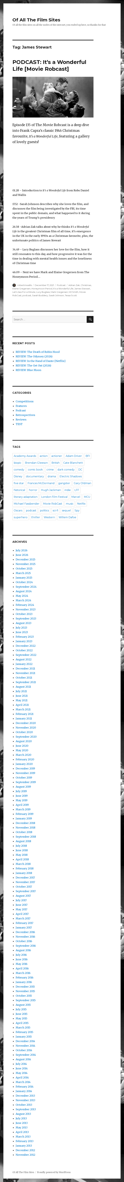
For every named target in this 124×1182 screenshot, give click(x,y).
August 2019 (23, 786)
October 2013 (24, 1104)
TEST (19, 424)
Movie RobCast (52, 503)
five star (19, 483)
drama (52, 476)
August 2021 (23, 686)
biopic (17, 462)
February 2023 (25, 636)
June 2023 (22, 632)
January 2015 (24, 1036)
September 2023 (26, 618)
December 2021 (25, 668)
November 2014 (25, 1045)
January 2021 (24, 718)
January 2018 (24, 873)
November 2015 (25, 991)
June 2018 (22, 850)
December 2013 (25, 1095)
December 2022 (26, 645)
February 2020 (25, 759)
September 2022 (26, 654)
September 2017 (26, 891)
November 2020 (26, 727)
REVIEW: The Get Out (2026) (33, 365)
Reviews (21, 419)
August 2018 (23, 841)
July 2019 (21, 791)
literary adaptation (25, 496)
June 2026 (22, 555)
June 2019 (22, 795)
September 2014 (26, 1054)
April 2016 (22, 968)
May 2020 (22, 750)
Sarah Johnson (56, 295)
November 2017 (25, 882)
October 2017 (24, 886)
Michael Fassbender (26, 503)
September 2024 (26, 586)
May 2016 (21, 963)
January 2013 (24, 1145)
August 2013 (23, 1113)
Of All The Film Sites (36, 20)
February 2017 (24, 923)
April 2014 (22, 1077)
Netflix (81, 503)
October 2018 (24, 832)
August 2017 (23, 895)
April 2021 (22, 704)
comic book (35, 469)
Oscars (18, 510)
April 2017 (22, 914)
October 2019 (24, 777)
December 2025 (25, 559)
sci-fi (55, 510)
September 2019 (26, 782)
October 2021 (24, 677)
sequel (66, 510)
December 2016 (25, 932)
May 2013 (21, 1127)
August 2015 (23, 1004)
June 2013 (22, 1123)
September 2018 (26, 836)
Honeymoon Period (41, 288)
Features (21, 406)
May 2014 (21, 1073)
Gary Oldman (82, 483)
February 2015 (24, 1032)
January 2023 (24, 641)
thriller (35, 517)
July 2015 (21, 1009)
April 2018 (22, 859)
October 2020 (24, 732)
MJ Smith (73, 292)
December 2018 (25, 823)
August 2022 (23, 659)
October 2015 (24, 995)
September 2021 (26, 682)
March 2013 (23, 1136)
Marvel (75, 496)
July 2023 (21, 627)
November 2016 (25, 936)
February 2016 (24, 977)
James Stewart (82, 288)
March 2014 (23, 1082)
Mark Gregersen (59, 292)
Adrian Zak (74, 285)
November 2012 (25, 1154)
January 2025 (24, 577)
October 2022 (24, 650)
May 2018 (22, 854)
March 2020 (23, 754)
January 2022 (24, 664)
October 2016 (24, 941)
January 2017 (24, 927)
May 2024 (22, 595)
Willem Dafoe (67, 517)
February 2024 (25, 604)
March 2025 (23, 573)
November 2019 (25, 773)
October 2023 (24, 614)
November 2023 (26, 609)
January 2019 (24, 818)
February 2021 (24, 714)
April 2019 (22, 804)
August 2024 (24, 591)
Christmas (86, 285)
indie (68, 490)
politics (44, 510)
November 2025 (26, 564)
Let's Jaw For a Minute (23, 292)
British (56, 462)
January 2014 (24, 1091)
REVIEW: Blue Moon (28, 370)
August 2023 (23, 623)
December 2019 (25, 768)
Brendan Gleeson (36, 462)
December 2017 (25, 877)
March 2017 (23, 918)
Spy (77, 510)
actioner (56, 456)
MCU (87, 496)
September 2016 (26, 945)
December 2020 (26, 723)
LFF (76, 490)
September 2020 (26, 736)
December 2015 (25, 986)
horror (33, 490)
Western (49, 517)
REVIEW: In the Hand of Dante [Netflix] (40, 361)
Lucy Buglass (43, 292)
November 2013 (25, 1100)
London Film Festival (54, 496)
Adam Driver (74, 456)
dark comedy (66, 469)
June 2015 (21, 1013)
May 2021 (21, 700)
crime (50, 469)
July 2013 (21, 1118)
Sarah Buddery (40, 295)
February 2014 (24, 1086)
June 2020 (22, 745)
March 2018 (23, 864)
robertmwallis (24, 285)
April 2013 (22, 1132)
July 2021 (21, 691)
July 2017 (21, 900)
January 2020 (24, 764)
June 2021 (22, 695)
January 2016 (24, 982)
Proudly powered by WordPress (54, 1172)
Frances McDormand (41, 483)
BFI (88, 456)
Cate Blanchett (73, 462)
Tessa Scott (71, 295)
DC (80, 469)
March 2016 (23, 973)
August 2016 (23, 950)
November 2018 (25, 827)
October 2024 (24, 582)
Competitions (25, 401)
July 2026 (21, 550)
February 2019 (24, 814)
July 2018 (21, 845)
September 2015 (26, 1000)
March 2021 (23, 709)
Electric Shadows (71, 476)
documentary (35, 476)
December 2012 (25, 1150)
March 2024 (23, 600)
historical (19, 490)
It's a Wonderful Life (63, 288)
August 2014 (23, 1059)
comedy (19, 469)
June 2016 (22, 959)
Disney (18, 476)
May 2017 (21, 909)
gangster (64, 483)
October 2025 (24, 568)
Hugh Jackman (51, 490)
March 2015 (23, 1027)
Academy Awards (25, 456)
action (44, 456)
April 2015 (22, 1023)
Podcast (61, 285)
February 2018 (25, 868)
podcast (26, 295)
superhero (20, 517)
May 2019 (21, 800)
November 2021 (25, 673)
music (69, 503)
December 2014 (25, 1041)
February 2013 (24, 1141)
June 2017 (21, 904)
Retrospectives (25, 415)
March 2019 (23, 809)
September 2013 (26, 1109)
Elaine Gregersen (21, 288)
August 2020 (24, 741)
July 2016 (21, 954)
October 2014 (24, 1050)
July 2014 (21, 1063)
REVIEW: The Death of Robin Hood (38, 351)
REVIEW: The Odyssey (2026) (34, 356)
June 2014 (22, 1068)
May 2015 (21, 1018)
